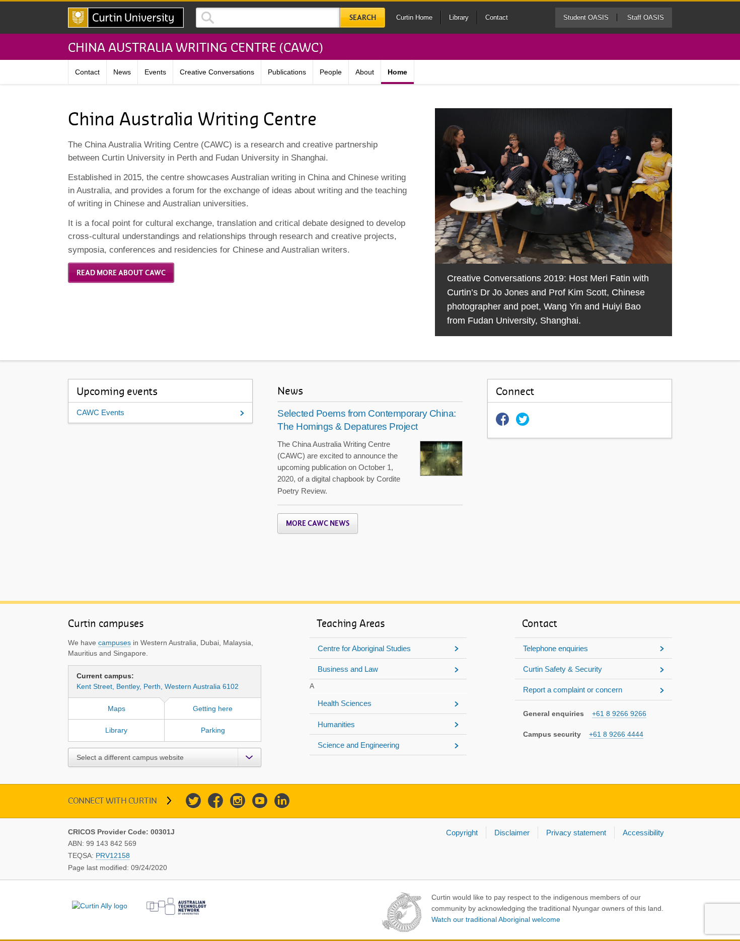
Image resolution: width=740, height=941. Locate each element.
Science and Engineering (358, 745)
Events (155, 72)
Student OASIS (586, 17)
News (122, 72)
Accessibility (643, 832)
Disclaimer (512, 832)
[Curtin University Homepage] (126, 18)
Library (459, 17)
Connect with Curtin (112, 800)
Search (362, 17)
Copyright (462, 832)
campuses (114, 643)
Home (397, 72)
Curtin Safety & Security (562, 669)
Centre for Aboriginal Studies (364, 648)
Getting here (213, 708)
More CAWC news (317, 523)
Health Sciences (345, 703)
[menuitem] (87, 72)
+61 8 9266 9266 (619, 714)
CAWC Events (100, 412)
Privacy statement (576, 832)
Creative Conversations (217, 72)
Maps (116, 708)
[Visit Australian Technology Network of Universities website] (176, 906)
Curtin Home (414, 17)
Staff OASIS (645, 17)
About (364, 72)
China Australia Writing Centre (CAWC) (195, 46)
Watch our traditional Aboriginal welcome (495, 919)
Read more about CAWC (121, 272)
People (331, 72)
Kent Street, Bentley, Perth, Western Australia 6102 (158, 681)
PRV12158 (113, 855)
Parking (213, 730)
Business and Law (348, 669)
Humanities (336, 724)
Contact (496, 17)
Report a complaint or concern (572, 689)
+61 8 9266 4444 (616, 734)
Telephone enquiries (555, 648)
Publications (287, 72)
